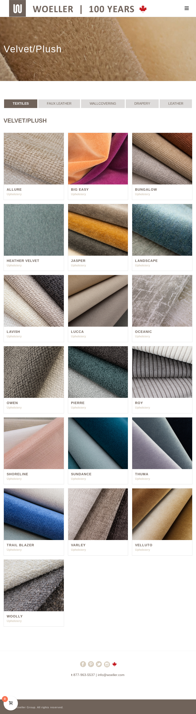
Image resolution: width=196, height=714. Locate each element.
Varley (78, 545)
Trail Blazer (20, 545)
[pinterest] (91, 666)
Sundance (81, 474)
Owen (12, 403)
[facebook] (83, 666)
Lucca (77, 332)
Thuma (141, 474)
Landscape (146, 261)
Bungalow (146, 189)
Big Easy (80, 189)
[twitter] (99, 666)
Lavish (13, 332)
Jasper (78, 261)
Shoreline (17, 474)
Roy (139, 403)
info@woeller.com (111, 675)
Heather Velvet (23, 261)
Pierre (78, 403)
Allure (14, 189)
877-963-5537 (84, 675)
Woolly (15, 616)
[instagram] (107, 666)
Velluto (143, 545)
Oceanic (143, 332)
